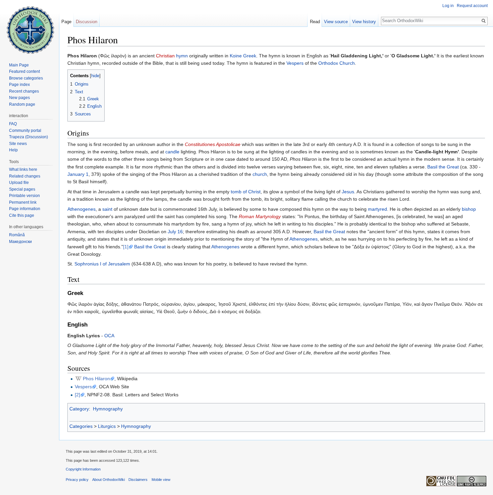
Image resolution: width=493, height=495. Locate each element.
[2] (77, 394)
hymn (182, 55)
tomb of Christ (246, 191)
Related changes (24, 176)
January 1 (78, 174)
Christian (165, 55)
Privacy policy (77, 480)
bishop (469, 209)
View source (336, 21)
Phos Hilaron (96, 378)
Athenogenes (81, 209)
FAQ (13, 123)
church (260, 174)
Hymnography (108, 408)
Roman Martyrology (260, 216)
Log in (448, 5)
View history (364, 21)
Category (79, 408)
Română (17, 235)
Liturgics (107, 426)
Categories (81, 426)
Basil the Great (443, 166)
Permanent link (23, 202)
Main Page (19, 65)
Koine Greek (243, 55)
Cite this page (21, 215)
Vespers (295, 63)
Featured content (24, 71)
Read (315, 21)
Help (13, 150)
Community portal (25, 130)
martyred (377, 209)
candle (172, 151)
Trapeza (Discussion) (28, 137)
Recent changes (24, 91)
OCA (109, 335)
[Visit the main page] (29, 27)
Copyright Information (83, 469)
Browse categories (26, 78)
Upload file (19, 182)
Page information (24, 208)
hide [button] (95, 75)
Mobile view (161, 480)
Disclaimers (138, 480)
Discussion (86, 21)
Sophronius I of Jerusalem (102, 263)
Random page (22, 104)
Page (66, 21)
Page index (19, 84)
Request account (472, 5)
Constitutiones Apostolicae (212, 144)
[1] (125, 246)
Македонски (20, 241)
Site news (18, 143)
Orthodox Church (336, 63)
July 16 (175, 231)
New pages (19, 97)
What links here (23, 169)
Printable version (24, 195)
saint (107, 209)
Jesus (348, 191)
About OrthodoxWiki (108, 480)
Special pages (22, 189)
